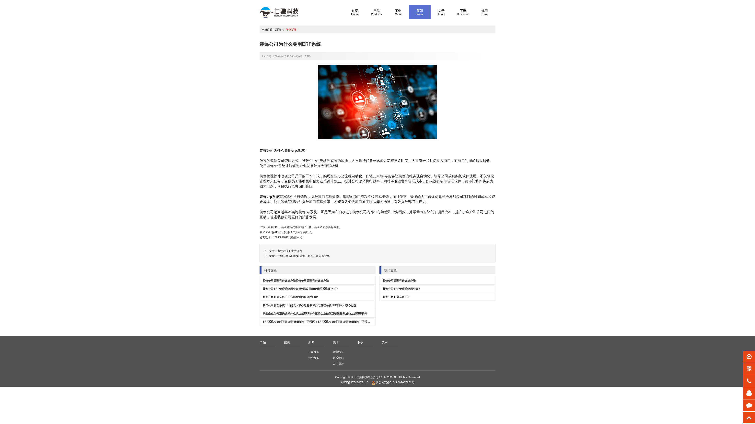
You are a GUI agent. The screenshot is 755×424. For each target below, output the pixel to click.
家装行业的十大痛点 (289, 251)
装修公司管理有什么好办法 (399, 280)
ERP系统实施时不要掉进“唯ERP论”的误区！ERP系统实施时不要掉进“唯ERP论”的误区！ (318, 321)
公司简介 (338, 352)
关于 (336, 342)
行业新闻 (290, 29)
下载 (360, 342)
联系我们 (338, 358)
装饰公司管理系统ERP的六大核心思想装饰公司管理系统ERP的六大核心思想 (309, 305)
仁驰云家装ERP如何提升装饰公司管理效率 (303, 256)
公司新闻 (313, 352)
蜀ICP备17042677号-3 (354, 382)
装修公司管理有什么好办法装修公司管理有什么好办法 (296, 280)
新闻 (278, 29)
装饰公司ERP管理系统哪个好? (401, 289)
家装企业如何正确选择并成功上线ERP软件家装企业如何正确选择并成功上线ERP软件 (315, 313)
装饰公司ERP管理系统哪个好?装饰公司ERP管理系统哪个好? (300, 289)
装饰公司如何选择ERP (396, 297)
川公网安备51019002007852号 (395, 382)
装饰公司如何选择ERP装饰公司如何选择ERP (290, 297)
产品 (263, 342)
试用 (384, 342)
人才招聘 (338, 364)
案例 (287, 342)
